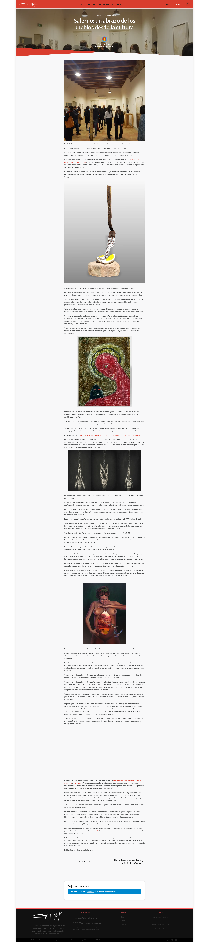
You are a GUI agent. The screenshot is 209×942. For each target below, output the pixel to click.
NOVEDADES (117, 4)
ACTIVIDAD (104, 4)
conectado (90, 892)
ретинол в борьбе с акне (92, 929)
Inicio (123, 917)
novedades (96, 923)
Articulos (98, 15)
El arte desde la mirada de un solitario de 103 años (127, 861)
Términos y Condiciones (161, 924)
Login (167, 4)
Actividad (123, 924)
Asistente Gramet (104, 44)
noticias (87, 923)
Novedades (110, 15)
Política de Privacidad (161, 928)
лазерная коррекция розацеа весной (81, 926)
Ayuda (160, 921)
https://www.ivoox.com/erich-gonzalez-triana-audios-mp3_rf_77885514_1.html (110, 435)
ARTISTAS (92, 4)
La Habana (78, 783)
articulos (78, 918)
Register (177, 4)
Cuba (97, 831)
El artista (86, 861)
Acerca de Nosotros (160, 917)
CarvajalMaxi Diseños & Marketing (91, 940)
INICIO (82, 4)
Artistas (123, 921)
